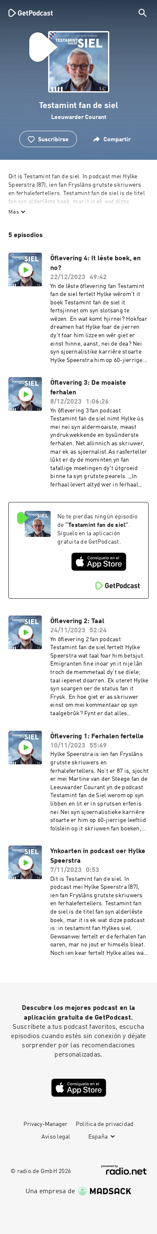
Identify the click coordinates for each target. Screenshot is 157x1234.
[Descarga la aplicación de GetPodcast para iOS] (98, 561)
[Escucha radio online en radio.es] (124, 1170)
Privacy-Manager (45, 1124)
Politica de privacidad (105, 1124)
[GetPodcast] (30, 12)
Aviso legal (55, 1137)
